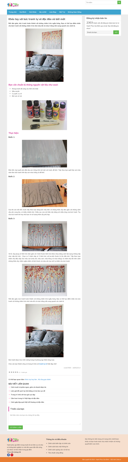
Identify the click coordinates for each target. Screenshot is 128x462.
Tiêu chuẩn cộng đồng (55, 453)
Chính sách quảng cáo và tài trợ (59, 450)
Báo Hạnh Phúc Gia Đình (25, 4)
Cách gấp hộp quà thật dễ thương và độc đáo (27, 402)
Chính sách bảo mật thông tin (58, 447)
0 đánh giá (22, 372)
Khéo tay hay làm (31, 379)
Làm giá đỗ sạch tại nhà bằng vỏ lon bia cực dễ (28, 391)
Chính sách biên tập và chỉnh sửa (59, 443)
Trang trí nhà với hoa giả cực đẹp (23, 395)
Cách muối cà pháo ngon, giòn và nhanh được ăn (28, 387)
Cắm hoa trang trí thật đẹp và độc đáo (25, 398)
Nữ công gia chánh (44, 379)
